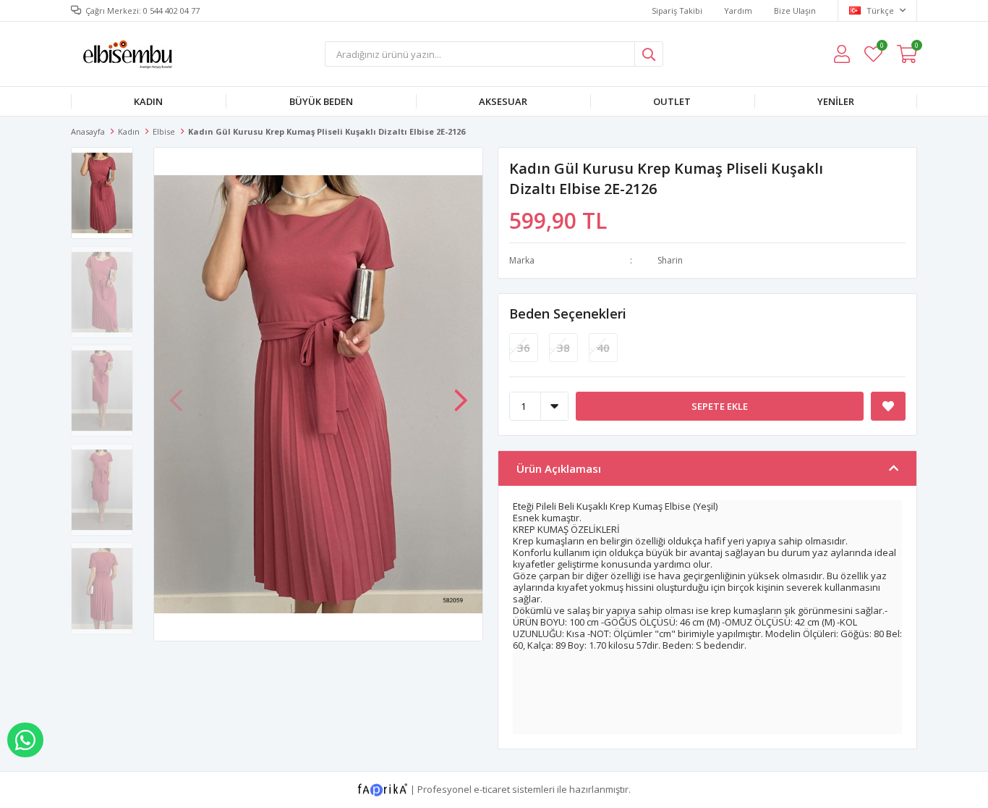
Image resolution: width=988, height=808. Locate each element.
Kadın (148, 101)
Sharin (670, 260)
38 (563, 347)
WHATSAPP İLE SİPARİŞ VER (25, 740)
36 (523, 347)
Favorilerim (881, 47)
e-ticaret (492, 789)
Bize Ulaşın (795, 10)
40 (603, 347)
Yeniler (835, 101)
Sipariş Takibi (677, 10)
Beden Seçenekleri (567, 313)
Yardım (738, 10)
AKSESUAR (503, 101)
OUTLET (672, 101)
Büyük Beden (321, 101)
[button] (460, 393)
